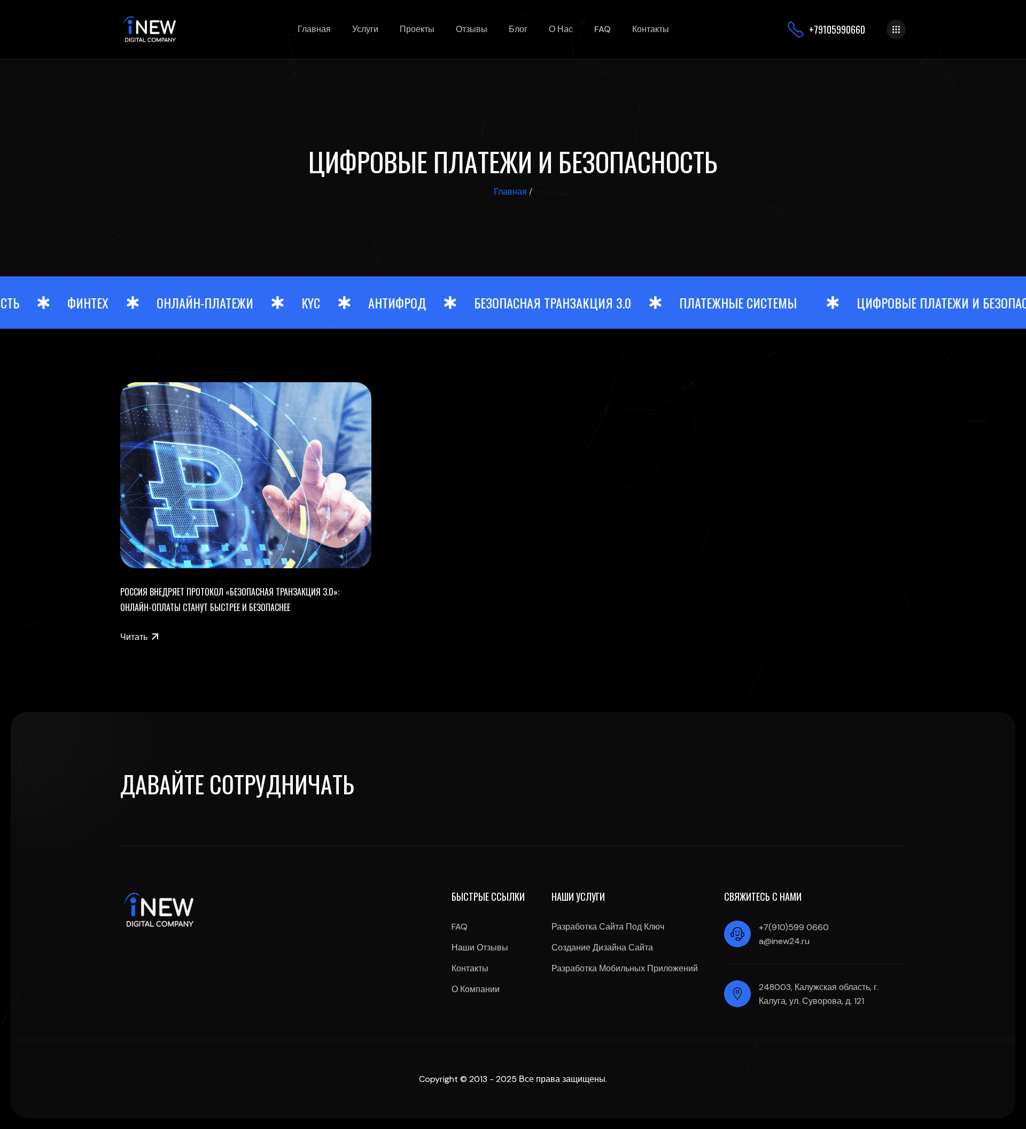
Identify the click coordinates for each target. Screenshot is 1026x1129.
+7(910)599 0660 (794, 927)
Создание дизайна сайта (602, 947)
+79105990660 (837, 29)
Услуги (365, 29)
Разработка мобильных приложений (624, 968)
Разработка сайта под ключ (607, 926)
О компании (476, 989)
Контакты (650, 29)
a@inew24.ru (784, 941)
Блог (518, 29)
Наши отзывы (480, 947)
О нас (561, 29)
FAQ (602, 29)
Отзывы (471, 29)
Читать (133, 637)
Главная (314, 29)
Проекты (417, 29)
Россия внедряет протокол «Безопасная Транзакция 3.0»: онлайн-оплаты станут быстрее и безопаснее (229, 599)
